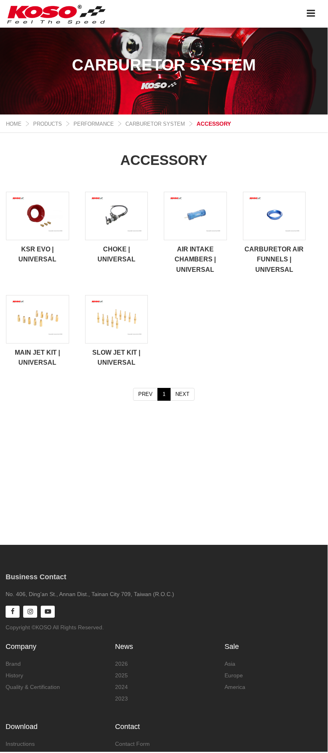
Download (22, 727)
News (124, 647)
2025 (121, 675)
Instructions (20, 744)
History (14, 675)
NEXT (182, 394)
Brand (13, 664)
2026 (121, 664)
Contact (127, 727)
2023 (121, 698)
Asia (230, 664)
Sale (232, 647)
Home (14, 124)
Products (47, 124)
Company (21, 647)
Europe (234, 675)
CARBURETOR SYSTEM (155, 124)
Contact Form (132, 744)
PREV (145, 394)
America (235, 687)
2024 (121, 687)
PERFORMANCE (94, 124)
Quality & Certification (33, 687)
